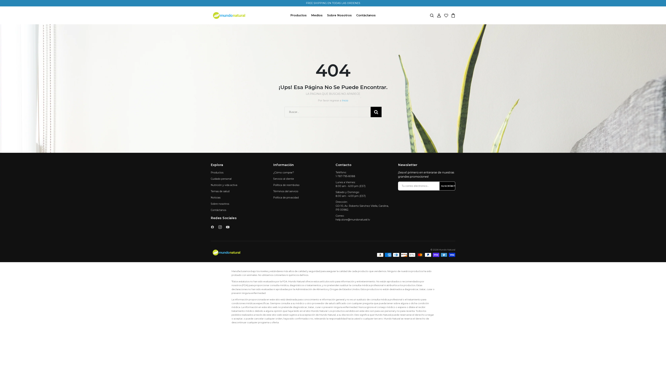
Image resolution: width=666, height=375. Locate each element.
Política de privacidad (286, 197)
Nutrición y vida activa (224, 185)
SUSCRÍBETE (449, 186)
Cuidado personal (221, 178)
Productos (298, 15)
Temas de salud (220, 191)
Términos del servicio (285, 191)
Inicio (345, 100)
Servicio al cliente (283, 178)
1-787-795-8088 (345, 176)
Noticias (215, 197)
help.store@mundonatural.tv (353, 219)
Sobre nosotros (220, 203)
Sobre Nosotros (339, 15)
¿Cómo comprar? (283, 172)
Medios (317, 15)
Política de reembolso (286, 185)
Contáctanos (366, 15)
